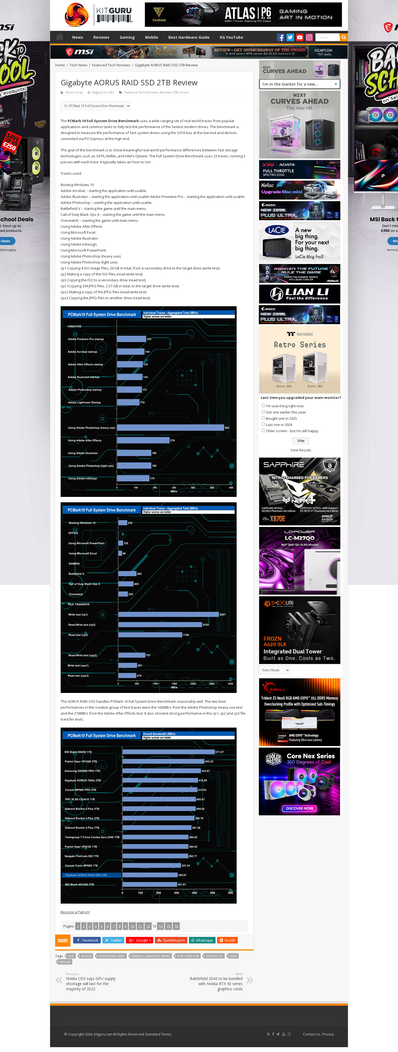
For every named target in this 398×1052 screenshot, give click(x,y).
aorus (86, 956)
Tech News (78, 65)
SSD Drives (181, 92)
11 (140, 926)
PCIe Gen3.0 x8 (188, 956)
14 (160, 926)
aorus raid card (112, 956)
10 (132, 926)
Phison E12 (214, 956)
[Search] (344, 37)
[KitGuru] (97, 13)
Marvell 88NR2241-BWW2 (151, 956)
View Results (301, 450)
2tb (71, 956)
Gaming (127, 37)
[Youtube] (300, 37)
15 (168, 926)
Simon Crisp (74, 92)
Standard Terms (158, 1034)
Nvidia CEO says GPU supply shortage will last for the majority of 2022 (91, 981)
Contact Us (312, 1034)
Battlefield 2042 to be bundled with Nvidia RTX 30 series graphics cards (216, 981)
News (77, 37)
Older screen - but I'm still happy (292, 430)
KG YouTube (231, 37)
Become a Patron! (75, 912)
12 (148, 926)
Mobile (151, 37)
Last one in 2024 (279, 424)
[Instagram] (309, 37)
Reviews (101, 37)
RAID (233, 956)
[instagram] (289, 1034)
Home (60, 36)
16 (176, 926)
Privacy (328, 1034)
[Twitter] (290, 37)
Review (65, 962)
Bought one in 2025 (281, 418)
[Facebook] (281, 37)
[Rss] (268, 1034)
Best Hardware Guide (189, 37)
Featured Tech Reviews (111, 65)
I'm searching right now (285, 405)
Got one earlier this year (286, 412)
